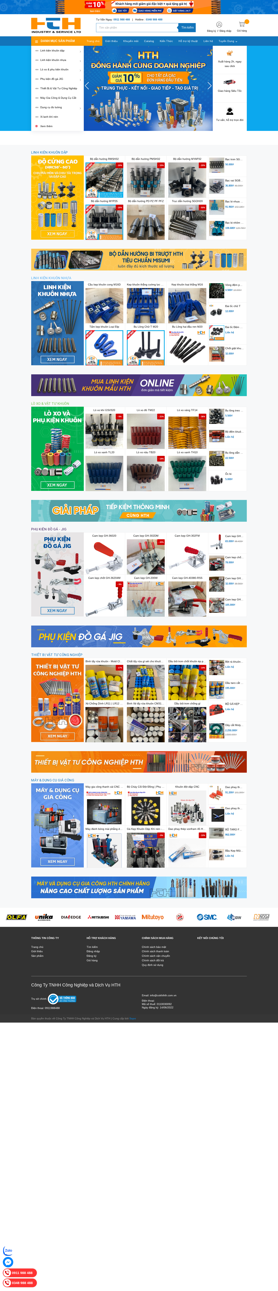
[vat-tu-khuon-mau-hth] (139, 761)
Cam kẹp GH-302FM (187, 535)
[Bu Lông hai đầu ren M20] (187, 349)
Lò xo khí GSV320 (104, 410)
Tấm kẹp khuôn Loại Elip (104, 326)
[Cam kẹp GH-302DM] (146, 558)
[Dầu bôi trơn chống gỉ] (187, 726)
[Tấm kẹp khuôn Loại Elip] (104, 349)
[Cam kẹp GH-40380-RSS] (187, 600)
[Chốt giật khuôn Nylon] (216, 353)
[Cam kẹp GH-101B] (216, 583)
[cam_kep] (139, 636)
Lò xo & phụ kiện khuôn (54, 69)
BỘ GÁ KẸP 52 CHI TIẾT (240, 703)
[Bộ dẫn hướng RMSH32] (104, 181)
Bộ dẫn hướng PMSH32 (146, 158)
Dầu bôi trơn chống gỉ (187, 703)
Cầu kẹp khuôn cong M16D (104, 284)
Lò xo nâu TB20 (145, 452)
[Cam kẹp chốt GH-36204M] (104, 600)
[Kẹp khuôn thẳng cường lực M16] (146, 307)
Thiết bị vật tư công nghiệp (57, 654)
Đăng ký (211, 31)
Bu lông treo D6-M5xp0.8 (240, 410)
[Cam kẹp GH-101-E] (216, 541)
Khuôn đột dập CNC (187, 786)
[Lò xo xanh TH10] (187, 475)
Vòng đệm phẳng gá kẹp (240, 284)
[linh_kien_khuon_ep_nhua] (57, 322)
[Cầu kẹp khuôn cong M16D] (104, 307)
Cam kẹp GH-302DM (145, 535)
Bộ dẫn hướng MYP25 (104, 201)
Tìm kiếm (187, 27)
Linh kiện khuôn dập (52, 50)
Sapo (132, 1018)
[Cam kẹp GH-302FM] (187, 558)
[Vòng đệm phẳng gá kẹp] (216, 290)
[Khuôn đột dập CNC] (187, 809)
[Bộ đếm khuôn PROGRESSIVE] (216, 435)
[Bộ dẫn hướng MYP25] (104, 223)
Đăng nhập (225, 31)
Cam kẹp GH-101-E (237, 536)
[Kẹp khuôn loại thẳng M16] (187, 307)
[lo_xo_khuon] (57, 448)
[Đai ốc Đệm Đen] (216, 332)
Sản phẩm (37, 955)
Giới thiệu (37, 951)
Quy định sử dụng (152, 964)
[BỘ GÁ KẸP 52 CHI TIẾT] (216, 709)
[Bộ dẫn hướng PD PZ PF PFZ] (146, 223)
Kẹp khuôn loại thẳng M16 (187, 284)
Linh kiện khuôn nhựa (53, 59)
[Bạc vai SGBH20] (216, 185)
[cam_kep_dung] (57, 574)
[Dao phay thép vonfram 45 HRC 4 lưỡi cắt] (187, 851)
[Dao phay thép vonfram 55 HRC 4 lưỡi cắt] (216, 792)
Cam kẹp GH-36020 (104, 535)
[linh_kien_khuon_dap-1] (57, 197)
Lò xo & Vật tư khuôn (50, 403)
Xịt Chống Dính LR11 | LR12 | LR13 (106, 703)
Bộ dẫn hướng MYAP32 (187, 158)
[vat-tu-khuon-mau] (57, 699)
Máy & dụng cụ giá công (52, 780)
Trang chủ (37, 946)
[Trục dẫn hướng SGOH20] (187, 223)
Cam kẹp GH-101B (236, 578)
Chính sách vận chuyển (156, 955)
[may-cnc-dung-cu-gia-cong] (57, 825)
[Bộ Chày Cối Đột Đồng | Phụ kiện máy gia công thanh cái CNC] (146, 809)
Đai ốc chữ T (233, 306)
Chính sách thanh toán (155, 951)
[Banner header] (139, 6)
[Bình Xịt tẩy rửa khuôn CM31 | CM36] (146, 726)
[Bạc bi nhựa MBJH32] (216, 207)
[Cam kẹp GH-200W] (146, 600)
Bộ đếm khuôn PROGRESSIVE (243, 431)
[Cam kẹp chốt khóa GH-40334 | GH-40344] (216, 562)
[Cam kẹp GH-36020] (104, 558)
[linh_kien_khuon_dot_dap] (139, 259)
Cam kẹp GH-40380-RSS (187, 577)
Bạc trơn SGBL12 (235, 159)
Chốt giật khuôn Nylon (238, 348)
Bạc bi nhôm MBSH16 (238, 222)
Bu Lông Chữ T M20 (146, 326)
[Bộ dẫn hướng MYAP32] (187, 181)
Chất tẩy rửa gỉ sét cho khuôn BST (147, 661)
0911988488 (52, 1008)
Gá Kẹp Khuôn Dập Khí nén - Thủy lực (150, 828)
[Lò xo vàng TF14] (187, 433)
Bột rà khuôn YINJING (238, 661)
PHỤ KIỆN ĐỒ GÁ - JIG (48, 529)
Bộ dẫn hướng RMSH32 (104, 158)
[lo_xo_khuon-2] (139, 510)
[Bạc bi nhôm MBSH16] (216, 228)
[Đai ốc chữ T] (216, 311)
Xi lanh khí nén (49, 116)
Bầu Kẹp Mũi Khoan (237, 850)
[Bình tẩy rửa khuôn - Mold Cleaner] (104, 684)
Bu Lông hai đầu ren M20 (187, 326)
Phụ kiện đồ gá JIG (51, 78)
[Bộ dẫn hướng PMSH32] (146, 181)
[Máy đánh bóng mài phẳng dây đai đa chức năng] (104, 851)
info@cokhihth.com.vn (163, 995)
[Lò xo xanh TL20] (104, 475)
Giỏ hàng (92, 960)
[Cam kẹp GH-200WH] (216, 605)
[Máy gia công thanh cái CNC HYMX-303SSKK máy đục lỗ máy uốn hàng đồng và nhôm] (104, 809)
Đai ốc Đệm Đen (235, 327)
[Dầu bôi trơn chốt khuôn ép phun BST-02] (187, 684)
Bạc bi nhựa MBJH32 (238, 201)
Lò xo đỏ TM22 (146, 410)
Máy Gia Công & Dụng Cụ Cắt (58, 97)
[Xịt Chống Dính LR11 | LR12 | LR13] (104, 726)
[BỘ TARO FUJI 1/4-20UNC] (216, 832)
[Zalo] (8, 1251)
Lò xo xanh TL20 (104, 452)
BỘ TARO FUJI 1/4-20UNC (241, 829)
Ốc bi (228, 473)
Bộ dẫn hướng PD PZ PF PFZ (146, 201)
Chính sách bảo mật (154, 946)
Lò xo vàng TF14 (187, 410)
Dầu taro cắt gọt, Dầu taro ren (243, 682)
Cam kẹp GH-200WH (238, 599)
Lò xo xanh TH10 (187, 452)
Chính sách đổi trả (153, 960)
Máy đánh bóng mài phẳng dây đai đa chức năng (114, 828)
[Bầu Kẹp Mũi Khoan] (216, 854)
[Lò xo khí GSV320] (104, 433)
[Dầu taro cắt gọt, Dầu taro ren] (216, 689)
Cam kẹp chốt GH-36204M (104, 577)
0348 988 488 (154, 19)
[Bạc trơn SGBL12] (216, 164)
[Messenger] (8, 1262)
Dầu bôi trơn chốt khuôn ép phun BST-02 (192, 661)
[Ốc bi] (216, 479)
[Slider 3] (148, 88)
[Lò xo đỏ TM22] (146, 433)
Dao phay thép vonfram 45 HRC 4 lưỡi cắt (193, 828)
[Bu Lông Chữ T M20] (146, 349)
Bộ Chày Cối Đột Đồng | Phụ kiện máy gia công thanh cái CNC (164, 786)
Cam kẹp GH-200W (146, 577)
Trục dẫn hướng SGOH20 (187, 201)
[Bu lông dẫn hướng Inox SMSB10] (216, 458)
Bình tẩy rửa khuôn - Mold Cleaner (106, 661)
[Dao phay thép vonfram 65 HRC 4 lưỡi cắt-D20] (216, 813)
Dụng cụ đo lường (51, 107)
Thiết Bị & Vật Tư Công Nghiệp (58, 88)
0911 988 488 (121, 19)
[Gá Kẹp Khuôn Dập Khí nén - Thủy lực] (146, 851)
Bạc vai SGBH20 (235, 180)
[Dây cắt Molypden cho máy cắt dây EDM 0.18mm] (216, 730)
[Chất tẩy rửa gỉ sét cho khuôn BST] (146, 684)
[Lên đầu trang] (270, 1271)
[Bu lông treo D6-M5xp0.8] (216, 416)
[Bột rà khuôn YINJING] (216, 667)
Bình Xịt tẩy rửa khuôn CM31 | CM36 (149, 703)
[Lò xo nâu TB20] (146, 475)
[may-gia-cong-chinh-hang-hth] (139, 887)
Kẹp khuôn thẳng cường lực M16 (146, 284)
